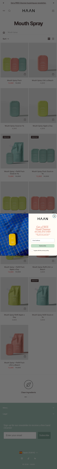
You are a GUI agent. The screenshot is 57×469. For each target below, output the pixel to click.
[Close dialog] (54, 216)
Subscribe (42, 245)
